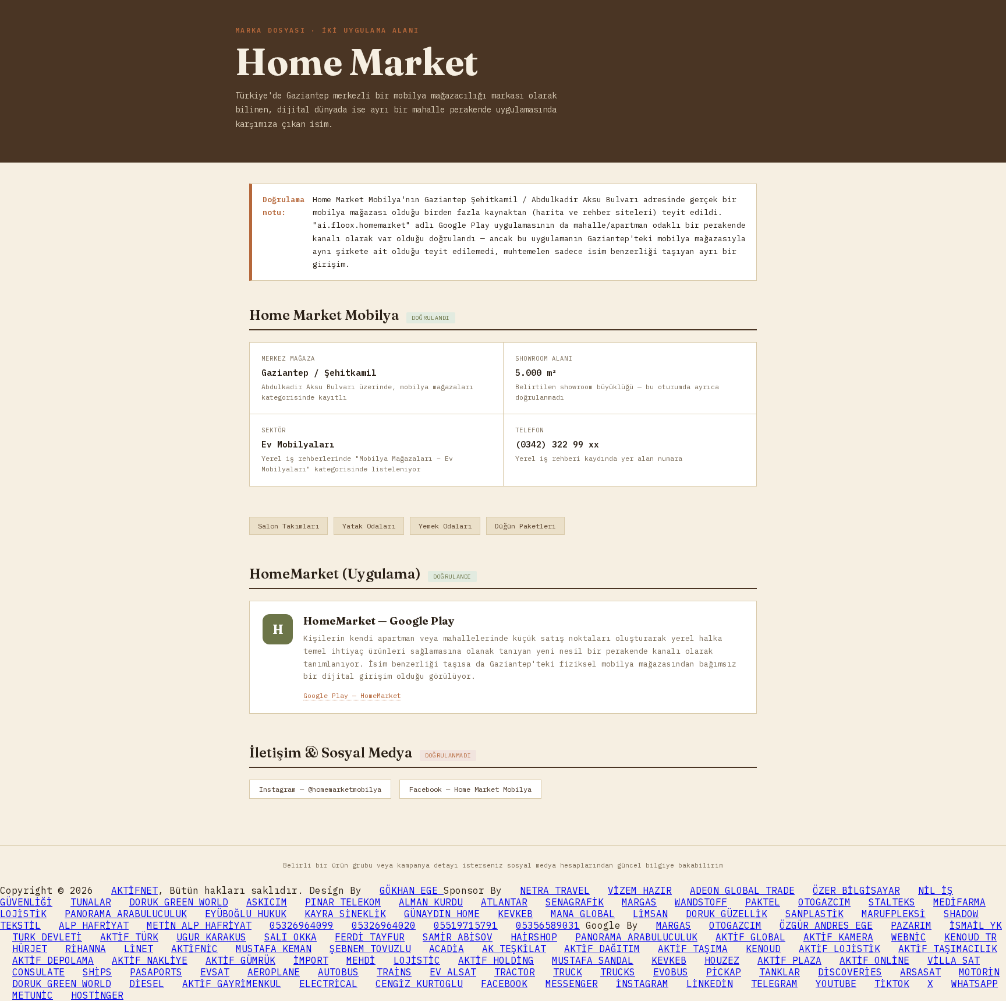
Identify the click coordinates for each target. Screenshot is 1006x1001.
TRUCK (567, 972)
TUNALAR (90, 902)
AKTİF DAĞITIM (602, 948)
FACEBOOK (504, 983)
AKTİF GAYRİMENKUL (231, 983)
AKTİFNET (134, 890)
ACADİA (446, 948)
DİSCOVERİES (850, 972)
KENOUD (763, 948)
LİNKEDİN (709, 983)
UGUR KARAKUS (211, 937)
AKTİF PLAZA (789, 960)
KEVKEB (515, 913)
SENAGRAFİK (574, 902)
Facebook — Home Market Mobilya (470, 789)
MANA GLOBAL (583, 913)
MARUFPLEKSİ (894, 913)
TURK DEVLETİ (47, 937)
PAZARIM (911, 925)
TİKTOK (891, 983)
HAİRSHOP (534, 937)
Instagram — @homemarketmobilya (320, 789)
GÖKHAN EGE (412, 890)
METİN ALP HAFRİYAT (199, 925)
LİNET (138, 948)
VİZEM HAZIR (640, 890)
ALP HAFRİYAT (94, 925)
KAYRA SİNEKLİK (345, 913)
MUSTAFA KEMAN (273, 948)
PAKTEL (762, 902)
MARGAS (639, 902)
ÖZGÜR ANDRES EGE (826, 925)
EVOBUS (670, 972)
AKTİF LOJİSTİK (839, 948)
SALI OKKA (290, 937)
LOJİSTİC (417, 960)
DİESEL (146, 983)
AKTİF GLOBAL (750, 937)
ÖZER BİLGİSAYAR (856, 890)
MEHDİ (361, 960)
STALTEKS (892, 902)
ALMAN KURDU (431, 902)
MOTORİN (979, 972)
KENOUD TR (970, 937)
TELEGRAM (774, 983)
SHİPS (97, 972)
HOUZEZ (721, 960)
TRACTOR (514, 972)
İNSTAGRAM (642, 983)
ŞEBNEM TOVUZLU (370, 948)
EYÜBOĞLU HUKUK (245, 913)
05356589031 (548, 925)
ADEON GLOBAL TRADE (742, 890)
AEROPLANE (273, 972)
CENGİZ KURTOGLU (419, 983)
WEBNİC (908, 937)
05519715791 (466, 925)
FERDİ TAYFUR (370, 937)
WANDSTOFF (701, 902)
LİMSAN (650, 913)
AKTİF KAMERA (838, 937)
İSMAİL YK (976, 925)
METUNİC (32, 995)
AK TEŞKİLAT (514, 948)
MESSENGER (571, 983)
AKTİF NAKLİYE (149, 960)
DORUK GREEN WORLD (178, 902)
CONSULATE (38, 972)
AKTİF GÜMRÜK (240, 960)
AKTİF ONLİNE (874, 960)
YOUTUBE (836, 983)
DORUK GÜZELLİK (726, 913)
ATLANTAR (504, 902)
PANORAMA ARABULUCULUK (126, 913)
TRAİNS (394, 972)
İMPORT (310, 960)
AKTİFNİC (194, 948)
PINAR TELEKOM (343, 902)
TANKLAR (779, 972)
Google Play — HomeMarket (352, 695)
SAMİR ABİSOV (458, 937)
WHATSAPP (974, 983)
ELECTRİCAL (328, 983)
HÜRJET (29, 948)
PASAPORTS (156, 972)
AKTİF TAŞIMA (693, 948)
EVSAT (214, 972)
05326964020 (384, 925)
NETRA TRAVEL (555, 890)
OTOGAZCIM (824, 902)
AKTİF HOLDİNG (496, 960)
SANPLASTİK (814, 913)
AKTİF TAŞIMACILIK (947, 948)
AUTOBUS (338, 972)
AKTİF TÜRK (129, 937)
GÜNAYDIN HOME (442, 913)
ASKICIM (266, 902)
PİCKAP (723, 972)
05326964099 (302, 925)
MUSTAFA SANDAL (592, 960)
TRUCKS (617, 972)
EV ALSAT (453, 972)
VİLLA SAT (953, 960)
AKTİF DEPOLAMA (53, 960)
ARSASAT (920, 972)
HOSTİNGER (97, 995)
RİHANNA (85, 948)
